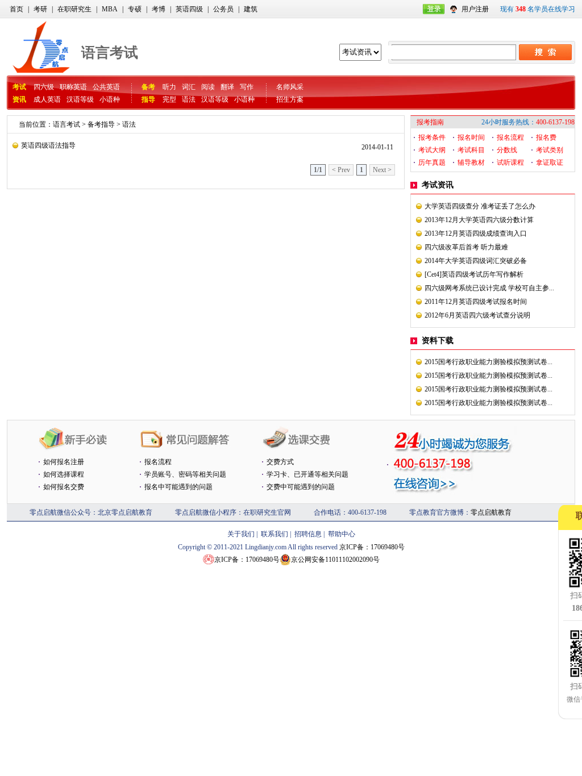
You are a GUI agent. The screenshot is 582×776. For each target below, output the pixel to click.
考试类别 (549, 150)
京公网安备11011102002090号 (335, 560)
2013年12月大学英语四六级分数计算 (479, 220)
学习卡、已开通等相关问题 (307, 474)
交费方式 (280, 462)
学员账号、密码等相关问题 (185, 474)
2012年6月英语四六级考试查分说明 (477, 315)
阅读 (208, 87)
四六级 (44, 87)
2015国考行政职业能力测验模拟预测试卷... (488, 362)
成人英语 (47, 99)
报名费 (546, 137)
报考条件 (432, 137)
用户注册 (475, 9)
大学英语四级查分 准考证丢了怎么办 (480, 206)
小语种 (109, 99)
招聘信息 (308, 534)
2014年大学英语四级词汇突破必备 (476, 261)
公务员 (223, 9)
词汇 (189, 87)
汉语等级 (80, 99)
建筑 (250, 9)
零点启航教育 (491, 512)
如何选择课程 (63, 474)
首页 (16, 9)
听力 (169, 87)
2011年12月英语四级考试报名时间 (476, 302)
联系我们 (274, 534)
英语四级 (189, 9)
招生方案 (290, 99)
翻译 (227, 87)
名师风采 (290, 87)
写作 (246, 87)
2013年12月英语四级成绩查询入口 (476, 233)
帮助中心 (341, 534)
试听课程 (510, 162)
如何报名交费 (63, 487)
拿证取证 (549, 162)
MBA (110, 9)
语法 (189, 99)
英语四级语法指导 (48, 145)
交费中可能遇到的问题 (301, 487)
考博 (158, 9)
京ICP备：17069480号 (372, 547)
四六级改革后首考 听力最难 (466, 247)
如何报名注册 (63, 462)
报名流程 (510, 137)
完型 (169, 99)
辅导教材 (471, 162)
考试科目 (471, 150)
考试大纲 (432, 150)
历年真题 (432, 162)
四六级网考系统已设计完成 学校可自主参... (489, 288)
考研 (40, 9)
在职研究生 (74, 9)
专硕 (135, 9)
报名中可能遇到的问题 (178, 487)
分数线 (507, 150)
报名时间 (471, 137)
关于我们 (241, 534)
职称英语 (73, 87)
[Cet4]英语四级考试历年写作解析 (474, 274)
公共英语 (106, 87)
